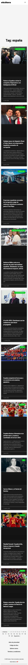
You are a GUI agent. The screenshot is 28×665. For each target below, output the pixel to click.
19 (9, 636)
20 (12, 636)
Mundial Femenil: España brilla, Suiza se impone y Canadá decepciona (13, 546)
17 (22, 634)
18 (25, 634)
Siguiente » (17, 636)
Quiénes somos (14, 648)
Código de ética (14, 645)
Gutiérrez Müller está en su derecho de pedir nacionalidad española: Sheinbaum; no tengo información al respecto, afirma (13, 265)
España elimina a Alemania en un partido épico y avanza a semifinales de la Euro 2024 (13, 435)
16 (19, 634)
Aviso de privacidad (14, 642)
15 (17, 634)
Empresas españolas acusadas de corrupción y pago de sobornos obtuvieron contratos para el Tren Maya (13, 203)
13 (11, 634)
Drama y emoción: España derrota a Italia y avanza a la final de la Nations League (14, 604)
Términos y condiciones (14, 651)
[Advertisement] (14, 19)
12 (8, 634)
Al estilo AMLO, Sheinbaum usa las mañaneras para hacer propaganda (14, 322)
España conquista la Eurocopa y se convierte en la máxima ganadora (13, 380)
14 (14, 634)
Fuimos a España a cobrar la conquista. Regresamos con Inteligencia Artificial (12, 83)
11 (5, 634)
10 (3, 634)
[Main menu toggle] (25, 2)
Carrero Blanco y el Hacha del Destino (12, 490)
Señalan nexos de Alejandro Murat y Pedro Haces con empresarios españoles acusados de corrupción (13, 144)
